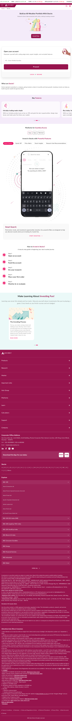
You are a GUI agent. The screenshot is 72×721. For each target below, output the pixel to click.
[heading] (36, 14)
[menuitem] (36, 486)
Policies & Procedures (44, 710)
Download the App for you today (15, 455)
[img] (3, 449)
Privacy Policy (55, 710)
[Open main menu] (2, 5)
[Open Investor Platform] (70, 6)
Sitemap (4, 713)
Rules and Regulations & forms (29, 710)
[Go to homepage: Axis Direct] (9, 5)
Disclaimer (16, 710)
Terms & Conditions (7, 710)
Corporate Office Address (11, 435)
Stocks (8, 8)
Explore (4, 477)
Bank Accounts (65, 710)
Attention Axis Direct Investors (12, 629)
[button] (30, 133)
